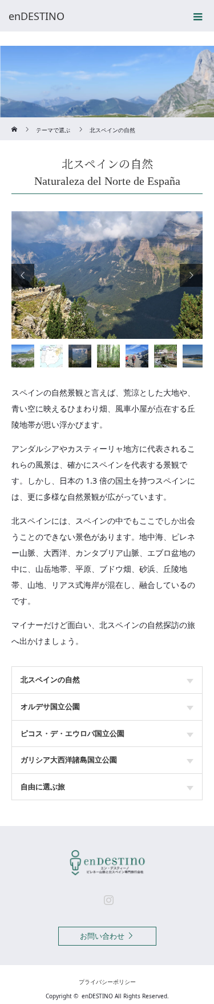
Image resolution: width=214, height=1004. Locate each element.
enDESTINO (97, 996)
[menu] (198, 16)
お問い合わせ (102, 936)
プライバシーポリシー (107, 982)
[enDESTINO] (90, 16)
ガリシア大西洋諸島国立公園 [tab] (69, 759)
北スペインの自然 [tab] (50, 679)
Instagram (107, 897)
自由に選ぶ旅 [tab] (43, 786)
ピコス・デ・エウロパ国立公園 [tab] (72, 733)
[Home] (15, 121)
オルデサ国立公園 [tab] (50, 706)
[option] (107, 275)
